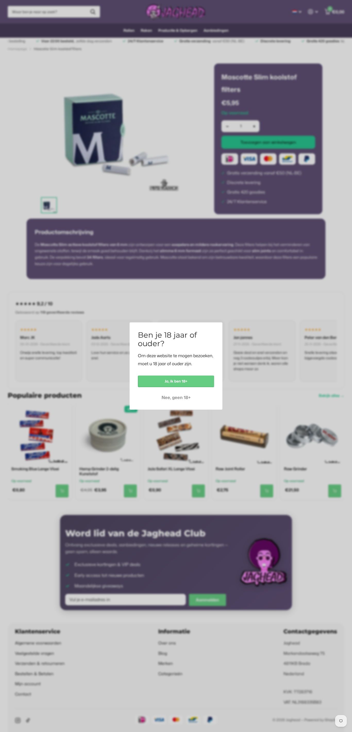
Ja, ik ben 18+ (176, 381)
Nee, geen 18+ (176, 397)
